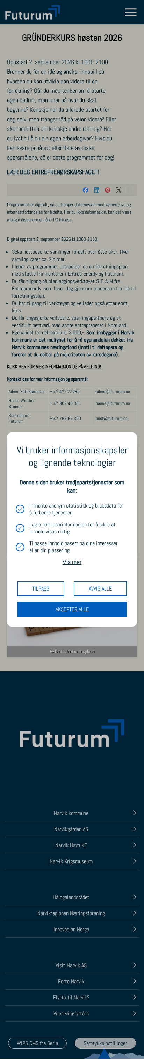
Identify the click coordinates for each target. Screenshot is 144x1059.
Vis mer (72, 562)
